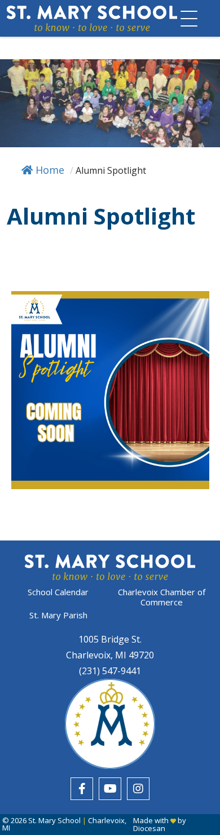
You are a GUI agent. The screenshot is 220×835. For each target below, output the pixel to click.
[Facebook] (82, 788)
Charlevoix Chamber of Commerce (161, 597)
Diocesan (149, 828)
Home (50, 170)
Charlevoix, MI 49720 (110, 655)
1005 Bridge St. (110, 639)
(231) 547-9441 (110, 671)
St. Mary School (54, 820)
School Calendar (58, 592)
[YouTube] (110, 788)
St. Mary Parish (58, 615)
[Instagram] (138, 788)
